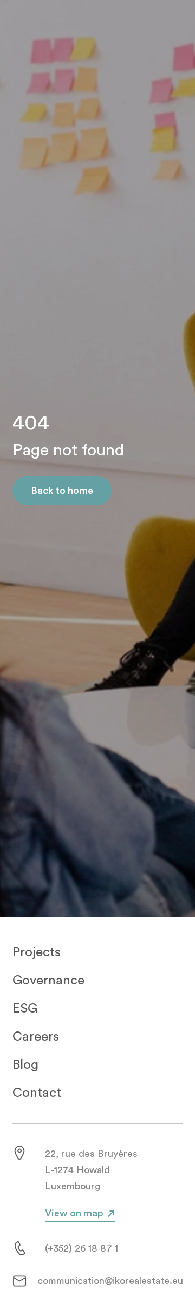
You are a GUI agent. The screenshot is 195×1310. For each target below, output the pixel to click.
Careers (35, 1036)
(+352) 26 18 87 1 (81, 1248)
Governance (48, 980)
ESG (24, 1008)
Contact (36, 1093)
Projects (36, 952)
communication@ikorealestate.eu (110, 1281)
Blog (25, 1064)
